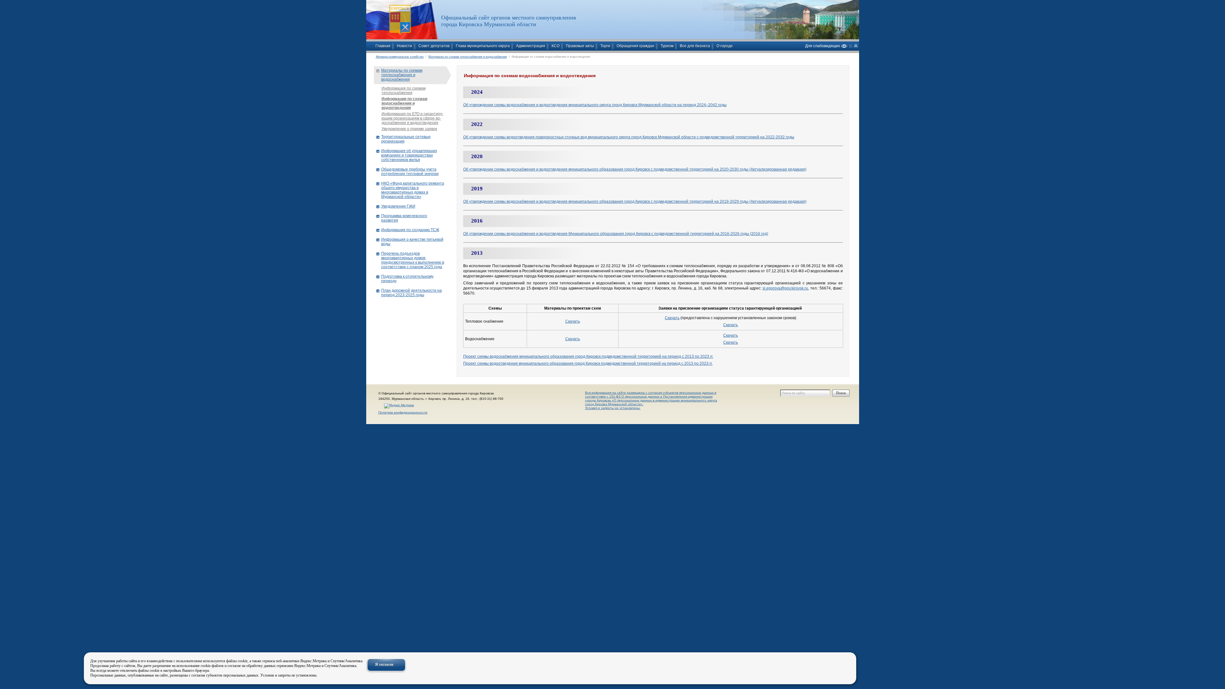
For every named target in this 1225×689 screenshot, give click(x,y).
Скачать (572, 321)
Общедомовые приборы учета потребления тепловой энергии (410, 171)
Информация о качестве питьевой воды (412, 241)
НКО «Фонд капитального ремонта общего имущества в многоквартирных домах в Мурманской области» (412, 190)
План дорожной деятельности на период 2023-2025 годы (411, 292)
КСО (556, 46)
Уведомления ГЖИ (398, 206)
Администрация (530, 46)
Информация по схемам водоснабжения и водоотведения (404, 103)
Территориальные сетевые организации (406, 139)
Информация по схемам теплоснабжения (404, 90)
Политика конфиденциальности (402, 412)
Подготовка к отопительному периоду (407, 278)
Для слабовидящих (823, 46)
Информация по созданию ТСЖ (410, 230)
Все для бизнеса (695, 46)
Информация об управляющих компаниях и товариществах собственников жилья (409, 155)
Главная (382, 46)
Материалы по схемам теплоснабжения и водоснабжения (467, 56)
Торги (605, 46)
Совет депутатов (434, 46)
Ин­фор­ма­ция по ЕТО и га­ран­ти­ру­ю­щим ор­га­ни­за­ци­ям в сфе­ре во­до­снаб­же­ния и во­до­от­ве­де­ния (412, 118)
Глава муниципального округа (483, 46)
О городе (724, 46)
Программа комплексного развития (404, 218)
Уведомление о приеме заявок (409, 129)
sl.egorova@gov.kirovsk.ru (785, 288)
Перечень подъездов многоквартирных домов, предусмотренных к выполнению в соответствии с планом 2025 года (412, 260)
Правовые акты (580, 46)
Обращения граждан (635, 46)
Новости (404, 46)
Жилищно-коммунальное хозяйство (400, 56)
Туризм (667, 46)
